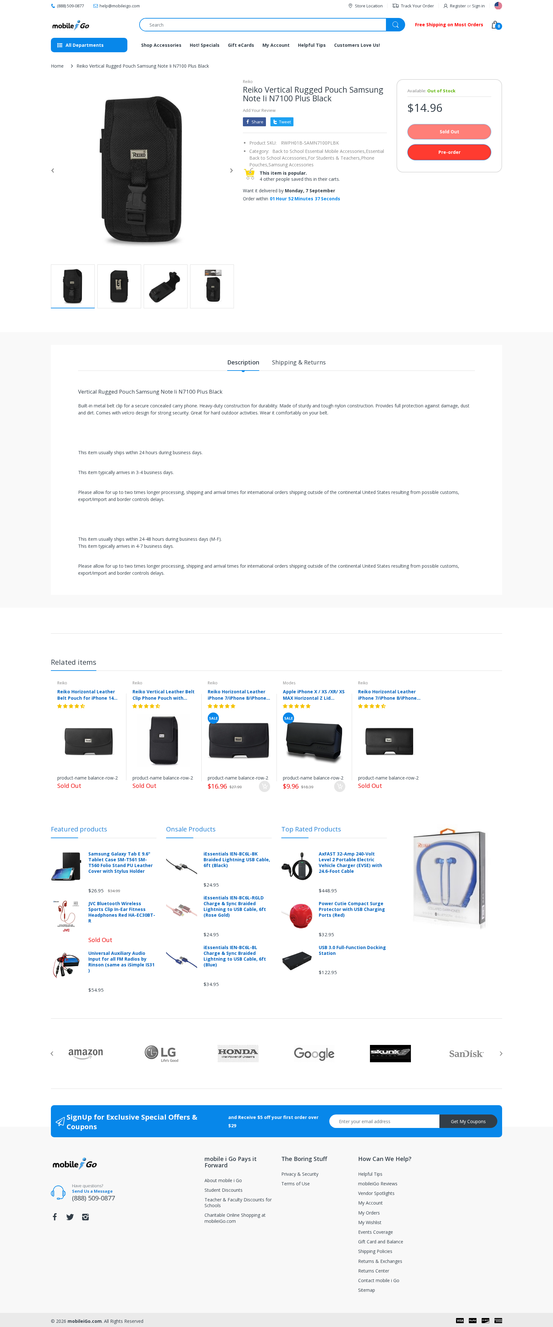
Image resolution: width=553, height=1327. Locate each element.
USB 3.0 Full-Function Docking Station (352, 950)
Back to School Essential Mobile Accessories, (319, 151)
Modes (289, 683)
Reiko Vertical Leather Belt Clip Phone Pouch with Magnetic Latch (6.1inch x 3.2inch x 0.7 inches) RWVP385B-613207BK (163, 695)
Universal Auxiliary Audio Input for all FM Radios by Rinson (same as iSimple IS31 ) (121, 962)
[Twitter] (70, 1218)
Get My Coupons (468, 1121)
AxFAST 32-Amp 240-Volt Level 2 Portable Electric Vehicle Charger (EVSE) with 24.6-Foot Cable (350, 862)
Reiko (248, 81)
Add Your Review (259, 110)
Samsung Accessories (291, 165)
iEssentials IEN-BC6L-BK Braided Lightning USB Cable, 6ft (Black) (237, 859)
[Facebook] (55, 1218)
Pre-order (449, 152)
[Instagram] (85, 1218)
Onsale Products (191, 829)
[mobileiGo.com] (71, 25)
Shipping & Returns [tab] (299, 362)
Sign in (478, 6)
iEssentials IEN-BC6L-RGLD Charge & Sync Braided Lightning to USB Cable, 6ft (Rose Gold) (235, 906)
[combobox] (272, 25)
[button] (71, 706)
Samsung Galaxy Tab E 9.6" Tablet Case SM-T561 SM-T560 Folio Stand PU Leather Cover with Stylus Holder (120, 862)
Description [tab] (243, 362)
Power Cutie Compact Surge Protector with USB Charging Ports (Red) (352, 909)
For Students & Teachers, (334, 158)
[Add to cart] (264, 786)
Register (458, 6)
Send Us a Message (92, 1191)
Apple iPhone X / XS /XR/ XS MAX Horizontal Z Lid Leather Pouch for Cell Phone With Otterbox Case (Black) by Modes (314, 695)
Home (57, 66)
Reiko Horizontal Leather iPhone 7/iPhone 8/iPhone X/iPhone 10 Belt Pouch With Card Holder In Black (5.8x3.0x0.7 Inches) (387, 695)
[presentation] (52, 1053)
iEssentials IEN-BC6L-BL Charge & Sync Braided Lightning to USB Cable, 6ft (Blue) (235, 956)
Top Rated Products (311, 829)
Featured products (79, 829)
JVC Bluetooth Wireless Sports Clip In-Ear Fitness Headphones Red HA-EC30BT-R (121, 912)
